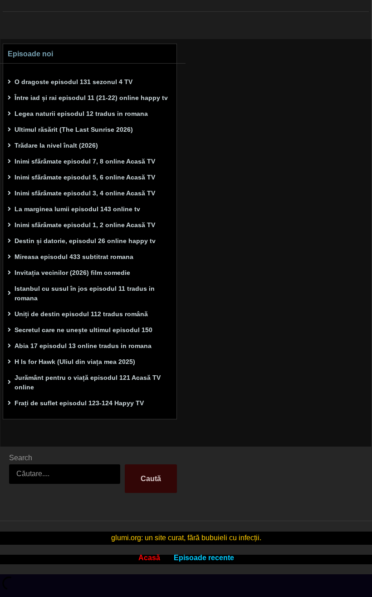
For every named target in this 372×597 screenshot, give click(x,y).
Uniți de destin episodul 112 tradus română (81, 314)
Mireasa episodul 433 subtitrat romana (74, 256)
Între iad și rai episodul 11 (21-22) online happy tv (91, 97)
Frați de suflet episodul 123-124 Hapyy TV (79, 403)
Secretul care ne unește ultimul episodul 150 (83, 329)
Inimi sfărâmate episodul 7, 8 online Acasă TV (85, 161)
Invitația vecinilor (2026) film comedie (72, 272)
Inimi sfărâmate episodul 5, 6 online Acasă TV (85, 177)
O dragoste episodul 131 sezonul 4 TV (73, 81)
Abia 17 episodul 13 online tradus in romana (83, 345)
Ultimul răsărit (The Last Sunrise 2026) (74, 129)
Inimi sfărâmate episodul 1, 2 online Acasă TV (85, 225)
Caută (151, 479)
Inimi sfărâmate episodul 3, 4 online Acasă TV (85, 193)
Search (20, 458)
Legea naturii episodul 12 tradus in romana (81, 113)
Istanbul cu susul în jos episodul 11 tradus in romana (85, 293)
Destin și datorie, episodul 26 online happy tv (85, 240)
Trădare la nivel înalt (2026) (56, 145)
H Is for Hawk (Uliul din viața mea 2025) (75, 361)
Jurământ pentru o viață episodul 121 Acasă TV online (88, 382)
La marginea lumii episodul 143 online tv (77, 209)
